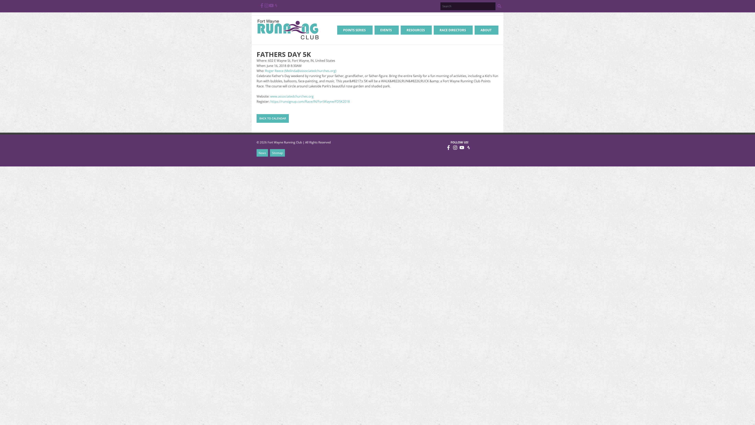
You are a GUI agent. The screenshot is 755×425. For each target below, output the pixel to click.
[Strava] (276, 7)
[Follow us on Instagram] (266, 7)
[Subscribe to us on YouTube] (271, 7)
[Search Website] (499, 6)
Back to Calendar (272, 118)
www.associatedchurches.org (292, 96)
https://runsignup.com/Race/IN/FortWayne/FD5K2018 (310, 101)
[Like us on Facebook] (262, 7)
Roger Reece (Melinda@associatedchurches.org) (300, 71)
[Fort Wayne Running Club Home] (288, 29)
